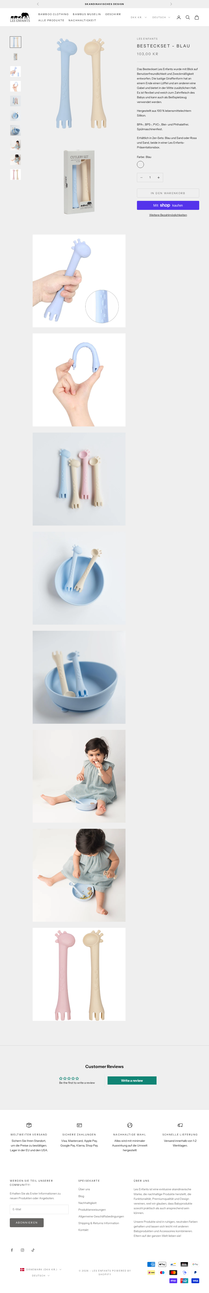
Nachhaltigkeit (87, 1203)
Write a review (132, 1080)
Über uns (84, 1189)
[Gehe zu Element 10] (15, 174)
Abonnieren (27, 1222)
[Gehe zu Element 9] (15, 160)
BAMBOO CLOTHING (53, 14)
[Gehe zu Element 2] (15, 57)
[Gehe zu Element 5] (15, 101)
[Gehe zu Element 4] (15, 86)
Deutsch (159, 17)
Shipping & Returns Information (98, 1223)
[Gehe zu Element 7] (15, 130)
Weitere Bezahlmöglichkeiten (168, 215)
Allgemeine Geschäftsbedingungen (101, 1216)
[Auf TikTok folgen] (33, 1250)
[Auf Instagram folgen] (22, 1250)
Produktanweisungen (92, 1209)
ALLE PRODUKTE (51, 20)
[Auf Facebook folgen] (12, 1250)
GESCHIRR (113, 14)
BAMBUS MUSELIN (87, 14)
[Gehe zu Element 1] (15, 42)
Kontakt (83, 1230)
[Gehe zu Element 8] (15, 145)
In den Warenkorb (168, 193)
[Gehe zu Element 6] (15, 115)
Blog (81, 1196)
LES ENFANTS (147, 38)
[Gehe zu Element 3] (15, 71)
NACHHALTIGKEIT (82, 20)
